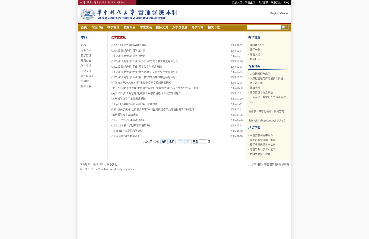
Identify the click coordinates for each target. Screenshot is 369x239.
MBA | (104, 2)
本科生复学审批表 (260, 154)
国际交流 (162, 27)
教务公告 (130, 27)
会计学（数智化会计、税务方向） (267, 111)
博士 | (97, 2)
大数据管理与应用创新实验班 (266, 78)
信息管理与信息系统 (261, 92)
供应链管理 (256, 83)
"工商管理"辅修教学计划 (126, 136)
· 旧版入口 (236, 2)
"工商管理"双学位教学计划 (127, 130)
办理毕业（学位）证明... (263, 149)
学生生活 (146, 27)
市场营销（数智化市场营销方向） (267, 120)
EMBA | (112, 2)
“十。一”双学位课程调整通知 (128, 120)
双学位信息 (179, 27)
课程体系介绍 (257, 45)
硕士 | (90, 2)
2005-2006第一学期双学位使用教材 (132, 125)
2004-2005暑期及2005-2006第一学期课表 (135, 104)
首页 (84, 27)
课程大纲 (255, 54)
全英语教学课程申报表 (262, 140)
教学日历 (255, 59)
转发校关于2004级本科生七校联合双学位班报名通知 (141, 82)
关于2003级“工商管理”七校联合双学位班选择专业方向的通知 (146, 93)
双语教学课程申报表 (261, 135)
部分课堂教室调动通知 (125, 114)
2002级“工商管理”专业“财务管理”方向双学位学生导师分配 (145, 72)
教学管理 (113, 27)
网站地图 (85, 164)
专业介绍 (97, 27)
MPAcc (120, 2)
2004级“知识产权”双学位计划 (128, 50)
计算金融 (255, 87)
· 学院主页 (249, 2)
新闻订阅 (98, 164)
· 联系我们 (275, 2)
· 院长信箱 (262, 2)
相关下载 (214, 27)
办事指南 (198, 27)
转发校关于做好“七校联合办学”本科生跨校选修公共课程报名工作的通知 (153, 109)
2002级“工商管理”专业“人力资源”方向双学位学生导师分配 (145, 61)
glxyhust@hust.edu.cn (123, 169)
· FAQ (285, 2)
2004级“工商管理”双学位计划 (128, 56)
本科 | (83, 2)
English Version (279, 13)
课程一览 (255, 49)
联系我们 (112, 164)
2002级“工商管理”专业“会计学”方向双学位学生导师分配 (144, 77)
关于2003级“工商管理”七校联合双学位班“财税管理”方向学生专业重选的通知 (155, 88)
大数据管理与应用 (260, 73)
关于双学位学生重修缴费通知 (129, 98)
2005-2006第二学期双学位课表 (129, 45)
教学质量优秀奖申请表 (262, 144)
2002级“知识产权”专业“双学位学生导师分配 (137, 66)
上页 (171, 141)
